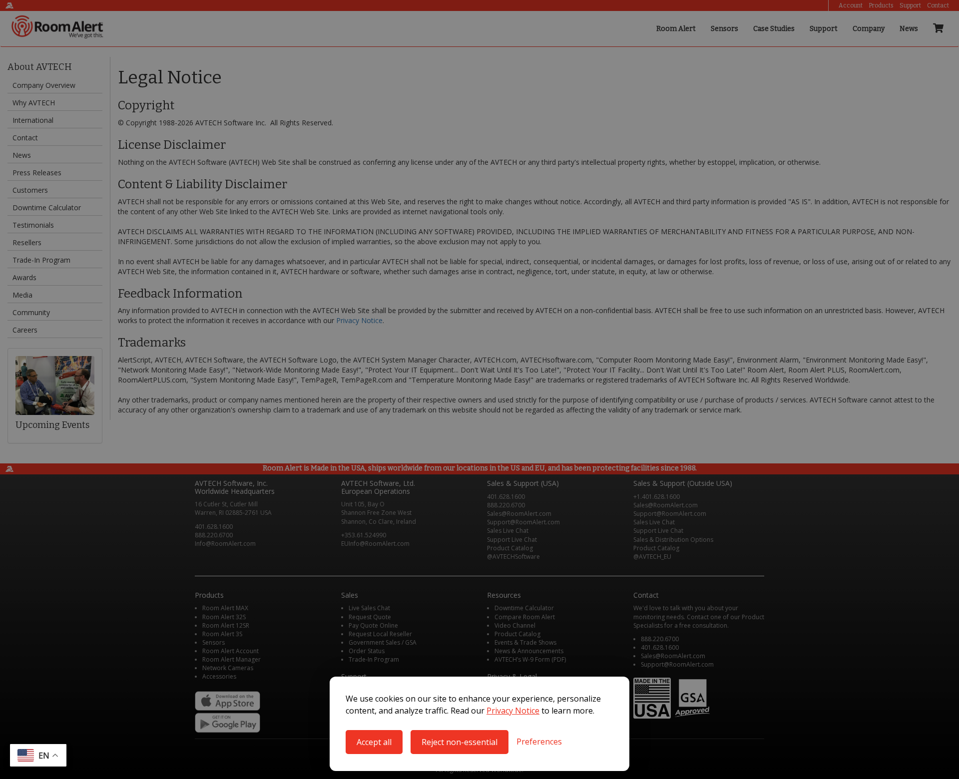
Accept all (374, 742)
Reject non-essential (459, 742)
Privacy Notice (512, 710)
